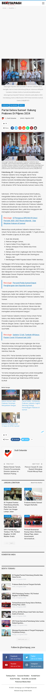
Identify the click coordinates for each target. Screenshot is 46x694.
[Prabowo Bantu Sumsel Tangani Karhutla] (33, 494)
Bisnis (27, 516)
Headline (5, 105)
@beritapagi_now (27, 647)
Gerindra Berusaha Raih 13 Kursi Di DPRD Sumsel (10, 425)
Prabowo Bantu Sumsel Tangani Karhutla (26, 584)
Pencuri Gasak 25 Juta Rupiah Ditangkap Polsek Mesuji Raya (33, 469)
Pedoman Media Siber (23, 682)
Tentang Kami (11, 676)
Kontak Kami (35, 676)
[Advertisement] (23, 33)
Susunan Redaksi (23, 676)
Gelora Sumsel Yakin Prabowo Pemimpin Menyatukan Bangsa (9, 403)
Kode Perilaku (15, 679)
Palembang (13, 105)
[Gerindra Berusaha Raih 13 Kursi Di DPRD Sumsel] (11, 417)
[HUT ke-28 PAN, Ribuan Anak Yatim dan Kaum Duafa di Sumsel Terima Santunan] (6, 614)
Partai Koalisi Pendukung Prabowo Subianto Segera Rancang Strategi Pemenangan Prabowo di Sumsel (31, 405)
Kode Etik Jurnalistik (29, 679)
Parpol (21, 105)
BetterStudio (28, 691)
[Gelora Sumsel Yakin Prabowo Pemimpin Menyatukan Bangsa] (11, 395)
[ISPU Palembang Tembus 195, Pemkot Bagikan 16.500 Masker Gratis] (13, 521)
